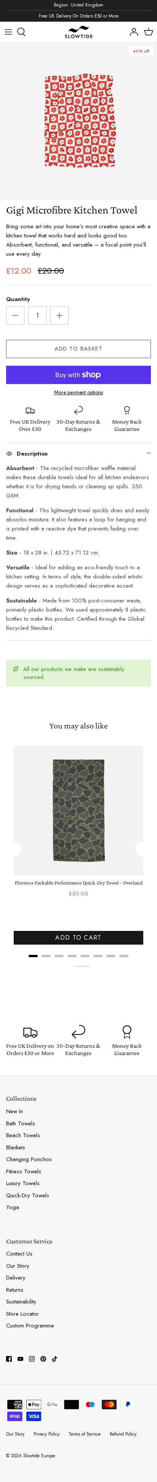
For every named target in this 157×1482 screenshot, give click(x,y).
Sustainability (21, 1301)
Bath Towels (20, 1123)
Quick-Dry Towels (27, 1195)
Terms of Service (85, 1434)
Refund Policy (123, 1434)
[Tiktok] (55, 1359)
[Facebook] (9, 1359)
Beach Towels (23, 1135)
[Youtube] (20, 1359)
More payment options (78, 392)
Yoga (12, 1207)
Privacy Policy (46, 1434)
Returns (14, 1290)
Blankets (15, 1147)
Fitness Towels (23, 1171)
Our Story (17, 1266)
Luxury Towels (23, 1183)
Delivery (16, 1277)
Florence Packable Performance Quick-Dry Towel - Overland (79, 883)
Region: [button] (78, 5)
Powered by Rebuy (78, 966)
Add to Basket (78, 348)
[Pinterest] (43, 1359)
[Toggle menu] (8, 32)
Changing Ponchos (29, 1159)
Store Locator (22, 1314)
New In (14, 1111)
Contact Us (19, 1253)
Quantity (18, 299)
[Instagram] (32, 1359)
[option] (78, 121)
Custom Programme (30, 1325)
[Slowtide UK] (78, 32)
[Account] (131, 32)
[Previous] (13, 849)
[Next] (143, 849)
